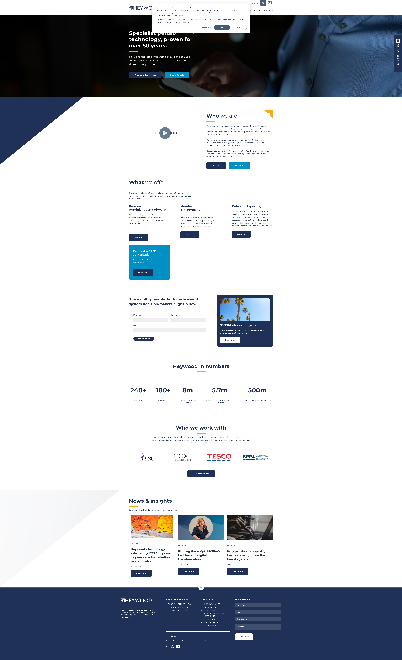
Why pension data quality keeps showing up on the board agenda (246, 555)
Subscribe (144, 338)
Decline (238, 27)
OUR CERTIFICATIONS (212, 622)
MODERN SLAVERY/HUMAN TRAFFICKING (215, 615)
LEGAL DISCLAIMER (211, 604)
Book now (143, 272)
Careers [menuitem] (254, 3)
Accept (222, 27)
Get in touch (177, 75)
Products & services (145, 75)
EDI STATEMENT (210, 626)
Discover (138, 237)
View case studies (201, 474)
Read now (230, 340)
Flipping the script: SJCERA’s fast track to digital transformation (199, 555)
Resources (264, 10)
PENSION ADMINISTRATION (180, 604)
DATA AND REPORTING (178, 611)
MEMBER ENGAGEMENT (178, 607)
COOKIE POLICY (210, 611)
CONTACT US (209, 619)
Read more (141, 573)
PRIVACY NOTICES (211, 607)
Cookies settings (205, 27)
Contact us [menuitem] (242, 3)
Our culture (239, 166)
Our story (216, 166)
